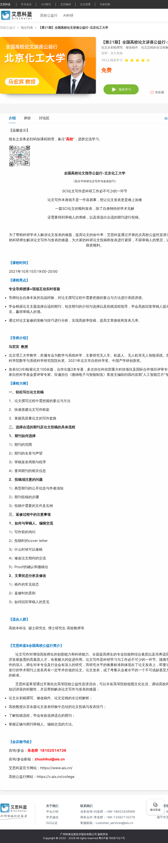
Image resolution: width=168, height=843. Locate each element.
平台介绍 (52, 811)
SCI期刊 (46, 4)
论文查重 (85, 4)
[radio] (143, 60)
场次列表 (27, 27)
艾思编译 (65, 4)
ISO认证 (52, 823)
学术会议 (26, 4)
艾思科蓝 (5, 4)
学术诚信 (52, 817)
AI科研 (68, 15)
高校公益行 (49, 15)
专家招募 (105, 4)
